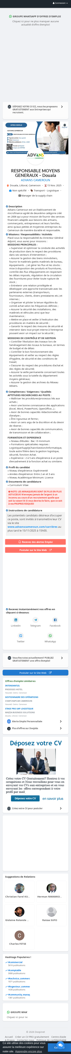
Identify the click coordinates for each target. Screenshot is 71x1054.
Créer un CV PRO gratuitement (32, 1036)
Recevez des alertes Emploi (37, 542)
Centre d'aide (58, 1036)
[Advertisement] (35, 63)
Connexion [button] (60, 2)
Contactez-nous (25, 1040)
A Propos (10, 1040)
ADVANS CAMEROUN (35, 180)
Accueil (9, 1036)
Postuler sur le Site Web (34, 550)
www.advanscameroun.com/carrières (32, 527)
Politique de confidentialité (51, 1040)
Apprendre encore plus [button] (28, 1051)
